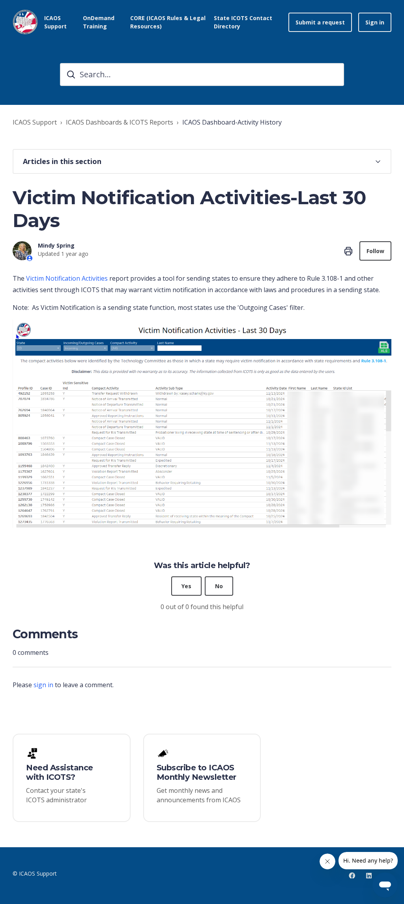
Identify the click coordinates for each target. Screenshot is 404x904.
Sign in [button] (374, 22)
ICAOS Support (35, 122)
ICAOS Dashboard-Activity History (232, 122)
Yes (186, 586)
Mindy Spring (56, 245)
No (219, 586)
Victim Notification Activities (67, 278)
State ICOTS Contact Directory (243, 22)
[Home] (25, 22)
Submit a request (320, 22)
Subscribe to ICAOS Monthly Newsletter (196, 772)
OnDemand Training (98, 22)
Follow (375, 251)
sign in (43, 684)
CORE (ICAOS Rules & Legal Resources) (168, 22)
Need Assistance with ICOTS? (59, 772)
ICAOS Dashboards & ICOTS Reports (119, 122)
